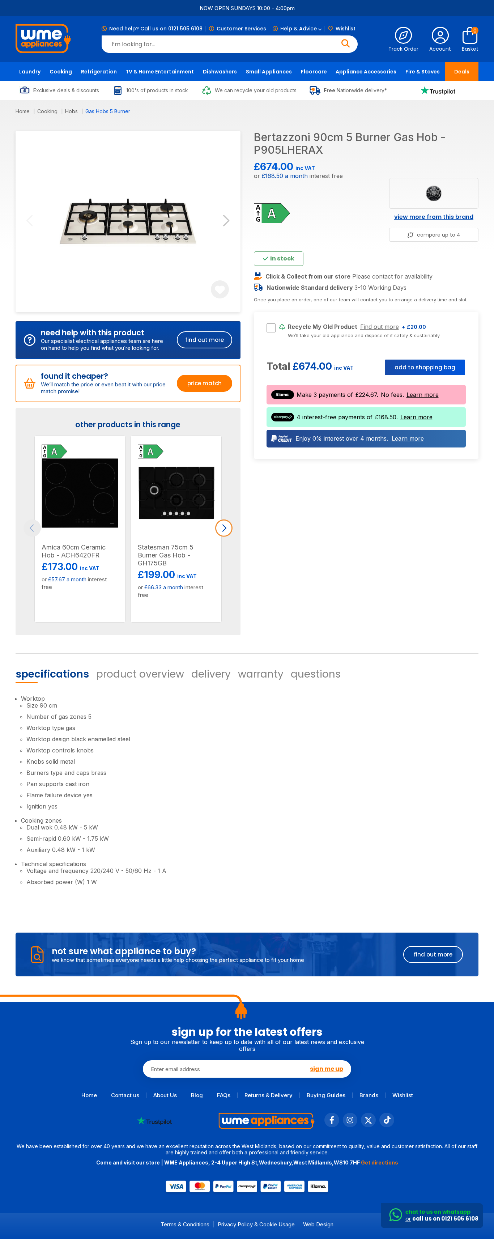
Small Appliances (269, 71)
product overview (140, 674)
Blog (197, 1095)
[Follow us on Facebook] (331, 1125)
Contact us (125, 1095)
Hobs (72, 111)
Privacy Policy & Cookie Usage (256, 1224)
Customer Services (241, 28)
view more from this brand (433, 216)
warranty (261, 674)
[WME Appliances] (43, 39)
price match (204, 383)
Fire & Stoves (422, 71)
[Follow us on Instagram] (350, 1125)
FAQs (223, 1095)
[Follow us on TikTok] (386, 1125)
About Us (165, 1095)
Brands (368, 1095)
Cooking (61, 71)
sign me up (326, 1069)
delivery (211, 674)
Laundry (30, 71)
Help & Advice (299, 28)
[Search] (345, 44)
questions (316, 674)
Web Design (318, 1224)
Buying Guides (326, 1095)
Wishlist (345, 28)
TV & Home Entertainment (159, 71)
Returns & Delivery (268, 1095)
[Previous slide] (29, 221)
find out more (204, 340)
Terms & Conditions (185, 1224)
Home (23, 111)
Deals (461, 71)
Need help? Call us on (156, 28)
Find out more (379, 326)
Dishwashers (220, 71)
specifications (52, 674)
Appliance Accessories (366, 71)
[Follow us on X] (368, 1125)
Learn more (422, 394)
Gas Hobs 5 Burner (107, 111)
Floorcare (314, 71)
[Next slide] (226, 221)
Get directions (379, 1162)
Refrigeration (99, 71)
